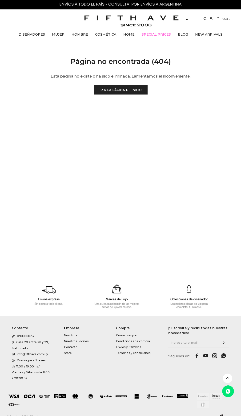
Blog (183, 34)
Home (129, 34)
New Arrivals (208, 34)
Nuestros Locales (76, 341)
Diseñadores (32, 34)
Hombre (80, 34)
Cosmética (105, 34)
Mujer (58, 34)
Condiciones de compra (133, 341)
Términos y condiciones (133, 353)
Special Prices (156, 34)
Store (68, 353)
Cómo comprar (127, 335)
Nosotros (70, 335)
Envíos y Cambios (128, 347)
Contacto (70, 347)
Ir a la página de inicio (121, 90)
